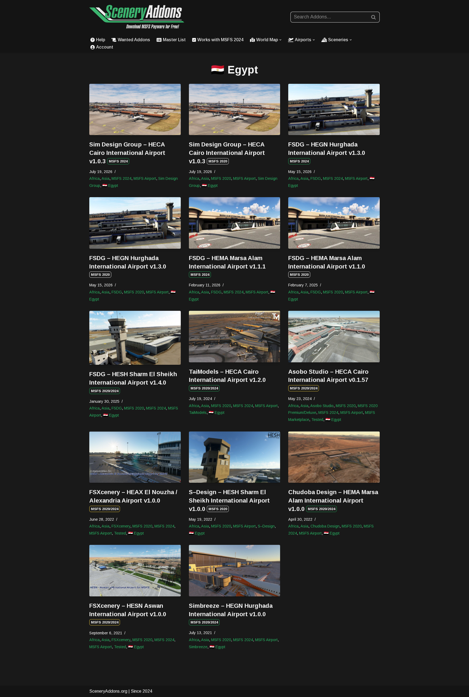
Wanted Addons (134, 39)
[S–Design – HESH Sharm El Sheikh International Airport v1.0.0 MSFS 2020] (234, 457)
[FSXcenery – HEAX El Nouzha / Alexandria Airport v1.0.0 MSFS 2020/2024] (135, 457)
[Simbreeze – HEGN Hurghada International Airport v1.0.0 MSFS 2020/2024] (234, 570)
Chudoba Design (325, 526)
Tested (317, 419)
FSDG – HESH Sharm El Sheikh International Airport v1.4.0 (133, 382)
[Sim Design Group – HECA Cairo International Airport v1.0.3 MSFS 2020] (234, 109)
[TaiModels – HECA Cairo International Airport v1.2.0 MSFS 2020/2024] (234, 336)
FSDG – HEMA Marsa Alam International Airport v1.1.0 (326, 266)
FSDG (315, 178)
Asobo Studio (322, 406)
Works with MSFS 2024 (220, 39)
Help (100, 39)
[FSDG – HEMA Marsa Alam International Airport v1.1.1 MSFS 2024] (234, 222)
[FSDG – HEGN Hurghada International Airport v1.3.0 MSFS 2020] (135, 222)
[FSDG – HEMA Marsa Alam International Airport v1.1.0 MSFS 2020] (334, 222)
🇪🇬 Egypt (110, 185)
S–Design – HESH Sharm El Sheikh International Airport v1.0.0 (229, 500)
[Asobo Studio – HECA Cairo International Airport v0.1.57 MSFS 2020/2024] (334, 336)
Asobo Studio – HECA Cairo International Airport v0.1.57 (328, 379)
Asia (105, 178)
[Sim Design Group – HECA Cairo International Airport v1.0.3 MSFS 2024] (135, 109)
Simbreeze (198, 647)
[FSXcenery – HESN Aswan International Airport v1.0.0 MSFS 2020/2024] (135, 570)
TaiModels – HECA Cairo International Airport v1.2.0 (227, 379)
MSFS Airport (145, 178)
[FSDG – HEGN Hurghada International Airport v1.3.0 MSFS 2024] (334, 109)
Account (104, 47)
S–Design (266, 526)
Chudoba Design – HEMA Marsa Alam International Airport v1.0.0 (333, 500)
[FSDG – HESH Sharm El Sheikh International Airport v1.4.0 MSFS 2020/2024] (135, 338)
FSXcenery (121, 526)
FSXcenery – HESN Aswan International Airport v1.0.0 (127, 613)
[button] (280, 40)
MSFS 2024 (121, 178)
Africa (94, 178)
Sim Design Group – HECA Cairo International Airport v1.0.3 (127, 153)
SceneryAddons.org (108, 691)
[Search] (373, 17)
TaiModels (198, 412)
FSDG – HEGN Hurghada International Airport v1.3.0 (326, 152)
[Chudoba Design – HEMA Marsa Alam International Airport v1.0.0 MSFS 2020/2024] (334, 457)
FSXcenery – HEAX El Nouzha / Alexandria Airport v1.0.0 (133, 500)
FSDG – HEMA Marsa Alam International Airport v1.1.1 (227, 266)
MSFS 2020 (221, 178)
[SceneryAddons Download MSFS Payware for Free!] (136, 17)
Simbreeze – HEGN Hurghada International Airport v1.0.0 (230, 613)
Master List (174, 39)
